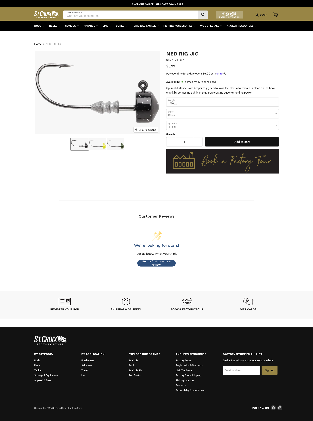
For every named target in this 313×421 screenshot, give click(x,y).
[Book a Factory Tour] (187, 304)
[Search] (203, 15)
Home (38, 44)
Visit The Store (184, 370)
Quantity (170, 134)
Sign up (269, 370)
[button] (80, 144)
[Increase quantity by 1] (198, 141)
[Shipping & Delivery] (126, 304)
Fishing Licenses (185, 380)
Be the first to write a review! (156, 263)
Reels (53, 25)
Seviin (132, 365)
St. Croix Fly (135, 370)
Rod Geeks (135, 375)
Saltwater (86, 365)
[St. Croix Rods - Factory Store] (50, 344)
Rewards (181, 385)
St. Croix (133, 360)
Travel (84, 370)
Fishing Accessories (178, 25)
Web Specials (210, 25)
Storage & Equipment (46, 375)
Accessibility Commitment (190, 390)
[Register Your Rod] (64, 304)
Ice (83, 375)
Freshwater (87, 360)
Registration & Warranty (189, 365)
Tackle (37, 370)
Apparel (90, 25)
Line (106, 25)
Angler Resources (240, 25)
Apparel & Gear (42, 380)
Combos (71, 25)
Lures (120, 25)
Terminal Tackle (144, 25)
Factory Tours (183, 360)
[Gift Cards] (248, 304)
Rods (38, 25)
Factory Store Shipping (188, 375)
